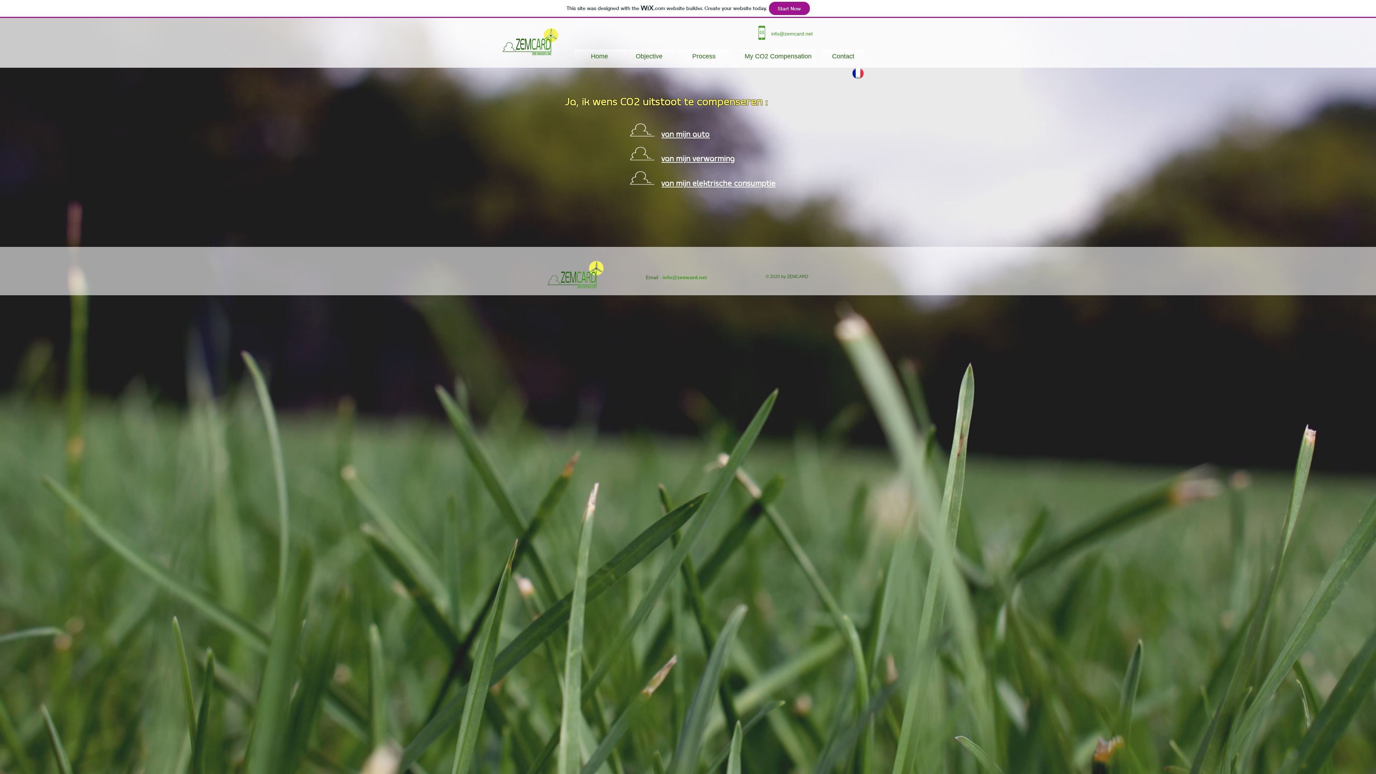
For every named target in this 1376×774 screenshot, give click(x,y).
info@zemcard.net (792, 34)
